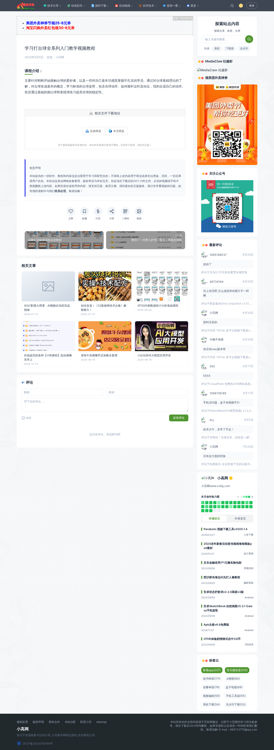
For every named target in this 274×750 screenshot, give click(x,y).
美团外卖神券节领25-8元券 (48, 23)
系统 (216, 48)
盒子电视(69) (234, 687)
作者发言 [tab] (240, 518)
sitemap (101, 722)
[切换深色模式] (241, 5)
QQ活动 (249, 644)
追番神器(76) (211, 687)
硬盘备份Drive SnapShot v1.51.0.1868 (234, 303)
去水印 (244, 48)
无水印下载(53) (236, 704)
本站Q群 (70, 722)
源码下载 (100, 5)
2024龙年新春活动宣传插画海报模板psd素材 (228, 546)
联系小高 (85, 722)
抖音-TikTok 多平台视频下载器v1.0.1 (233, 330)
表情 (28, 417)
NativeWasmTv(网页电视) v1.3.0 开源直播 (236, 410)
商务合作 (54, 722)
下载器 (230, 48)
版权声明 (38, 722)
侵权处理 (22, 722)
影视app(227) (212, 670)
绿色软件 (76, 5)
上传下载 (248, 534)
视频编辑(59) (211, 695)
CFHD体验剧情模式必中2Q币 (222, 638)
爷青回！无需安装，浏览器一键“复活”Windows (239, 437)
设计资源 (248, 553)
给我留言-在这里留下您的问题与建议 (233, 464)
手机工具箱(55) (236, 695)
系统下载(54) (211, 704)
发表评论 (178, 417)
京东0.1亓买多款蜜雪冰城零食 (228, 272)
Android (249, 597)
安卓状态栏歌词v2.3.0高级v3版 (224, 591)
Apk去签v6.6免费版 (216, 624)
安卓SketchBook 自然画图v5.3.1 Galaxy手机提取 (228, 608)
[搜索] (232, 5)
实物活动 (248, 568)
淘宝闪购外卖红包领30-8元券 (50, 28)
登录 (251, 5)
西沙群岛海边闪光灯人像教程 (222, 577)
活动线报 (124, 5)
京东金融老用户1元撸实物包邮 (223, 562)
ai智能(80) (233, 678)
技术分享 (53, 5)
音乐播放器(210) (237, 670)
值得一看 (172, 5)
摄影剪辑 (248, 582)
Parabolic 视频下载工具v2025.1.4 (225, 529)
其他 (49, 57)
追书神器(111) (211, 678)
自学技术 (148, 5)
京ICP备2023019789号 (38, 743)
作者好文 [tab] (214, 518)
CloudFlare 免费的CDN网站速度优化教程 (236, 383)
